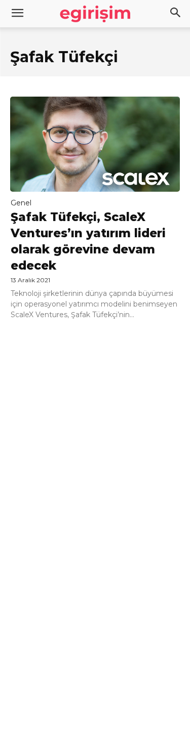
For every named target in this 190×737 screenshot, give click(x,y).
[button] (176, 13)
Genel (21, 202)
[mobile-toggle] (17, 13)
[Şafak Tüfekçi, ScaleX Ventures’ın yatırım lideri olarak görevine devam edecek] (95, 144)
